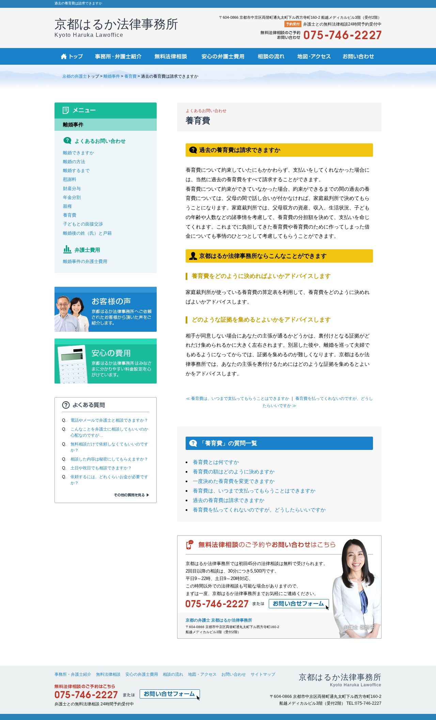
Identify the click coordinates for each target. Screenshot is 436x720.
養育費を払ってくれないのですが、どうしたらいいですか (259, 510)
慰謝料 (69, 179)
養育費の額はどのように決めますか (234, 471)
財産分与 (72, 188)
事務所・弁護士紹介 (72, 674)
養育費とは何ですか (216, 462)
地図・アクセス (202, 674)
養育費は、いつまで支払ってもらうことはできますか (254, 491)
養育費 (130, 76)
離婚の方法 (74, 161)
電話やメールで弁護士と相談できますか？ (109, 420)
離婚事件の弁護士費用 (85, 261)
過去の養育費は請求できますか (228, 500)
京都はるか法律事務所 (116, 27)
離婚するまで (76, 170)
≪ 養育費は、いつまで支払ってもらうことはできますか (237, 398)
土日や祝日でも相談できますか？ (101, 468)
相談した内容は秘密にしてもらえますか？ (109, 459)
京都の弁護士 (74, 76)
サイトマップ (263, 674)
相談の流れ (173, 674)
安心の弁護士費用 (141, 674)
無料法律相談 (108, 674)
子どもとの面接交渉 (83, 223)
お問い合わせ (233, 674)
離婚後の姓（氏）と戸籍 (87, 233)
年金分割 (72, 197)
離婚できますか (78, 152)
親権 (67, 206)
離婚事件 (112, 76)
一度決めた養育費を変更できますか (234, 481)
